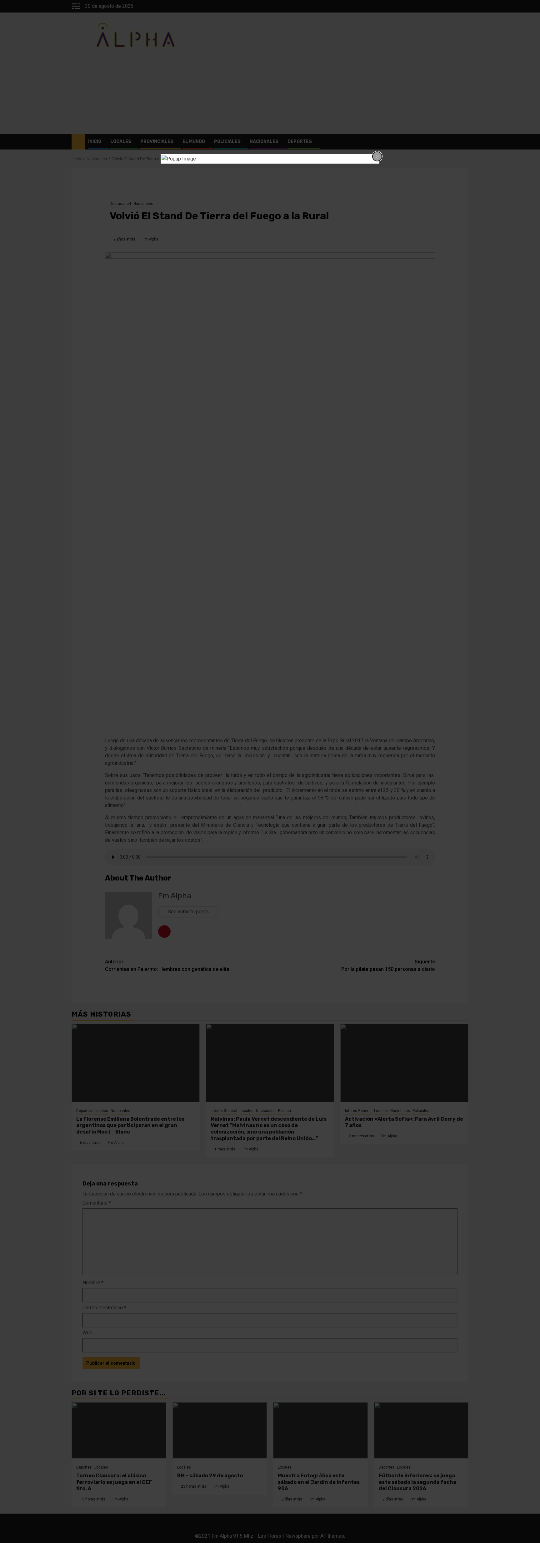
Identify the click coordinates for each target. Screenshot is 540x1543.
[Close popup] (377, 156)
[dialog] (270, 159)
